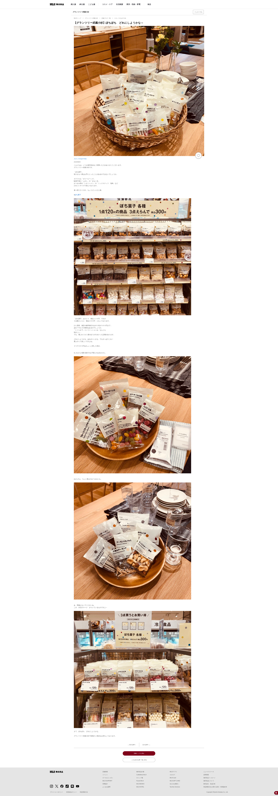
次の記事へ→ (146, 744)
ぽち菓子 (78, 195)
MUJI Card (173, 778)
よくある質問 (106, 787)
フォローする (198, 12)
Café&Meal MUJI (141, 775)
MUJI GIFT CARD (175, 781)
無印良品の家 (140, 771)
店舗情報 (105, 771)
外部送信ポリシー (71, 792)
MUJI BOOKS (140, 784)
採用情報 (206, 775)
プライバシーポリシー (56, 792)
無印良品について (209, 781)
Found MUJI (140, 781)
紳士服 (82, 4)
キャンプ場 (139, 778)
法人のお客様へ (174, 784)
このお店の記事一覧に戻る (139, 760)
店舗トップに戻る (139, 753)
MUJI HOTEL (140, 787)
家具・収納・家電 (133, 4)
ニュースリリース (209, 771)
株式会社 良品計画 (209, 784)
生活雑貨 (119, 4)
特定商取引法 (84, 792)
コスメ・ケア (107, 4)
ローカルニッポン (108, 778)
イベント (105, 775)
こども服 (91, 4)
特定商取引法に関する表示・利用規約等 (215, 787)
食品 (149, 4)
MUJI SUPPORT (107, 781)
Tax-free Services (175, 787)
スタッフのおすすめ (80, 159)
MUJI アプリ (173, 771)
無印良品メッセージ (209, 778)
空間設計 (105, 784)
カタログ (172, 775)
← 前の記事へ (132, 744)
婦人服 (73, 4)
